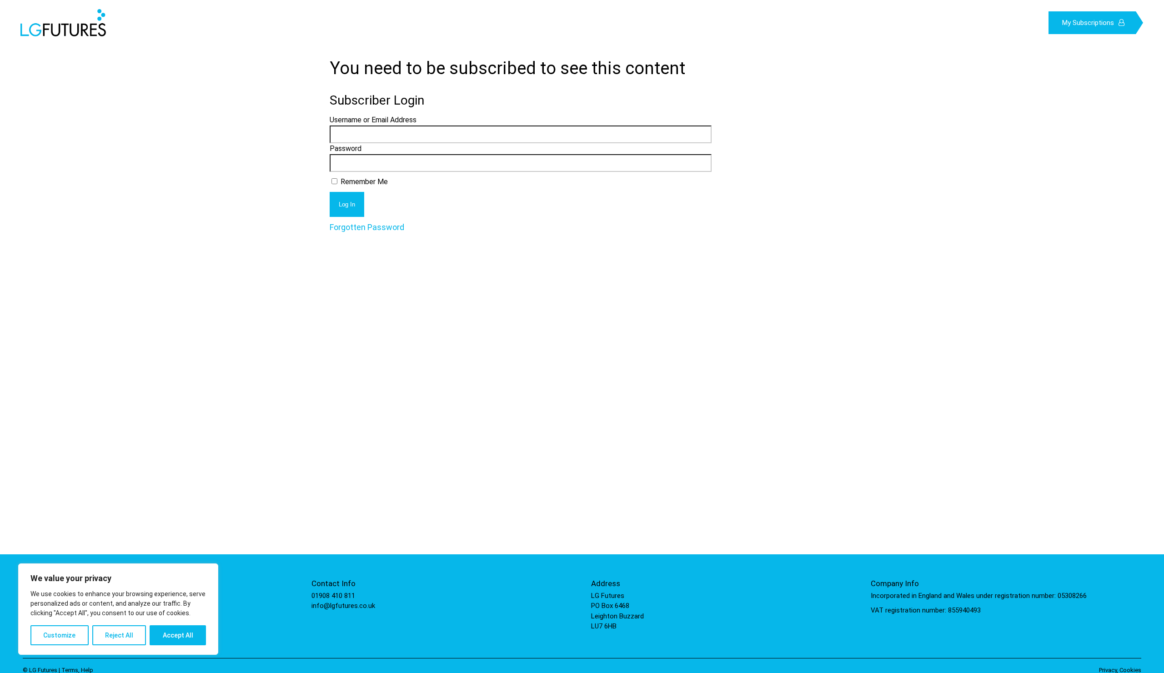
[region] (118, 609)
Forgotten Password (367, 227)
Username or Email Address (373, 120)
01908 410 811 (333, 596)
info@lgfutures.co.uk (343, 606)
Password (345, 148)
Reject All (119, 635)
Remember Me (363, 181)
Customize (59, 635)
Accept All (178, 635)
